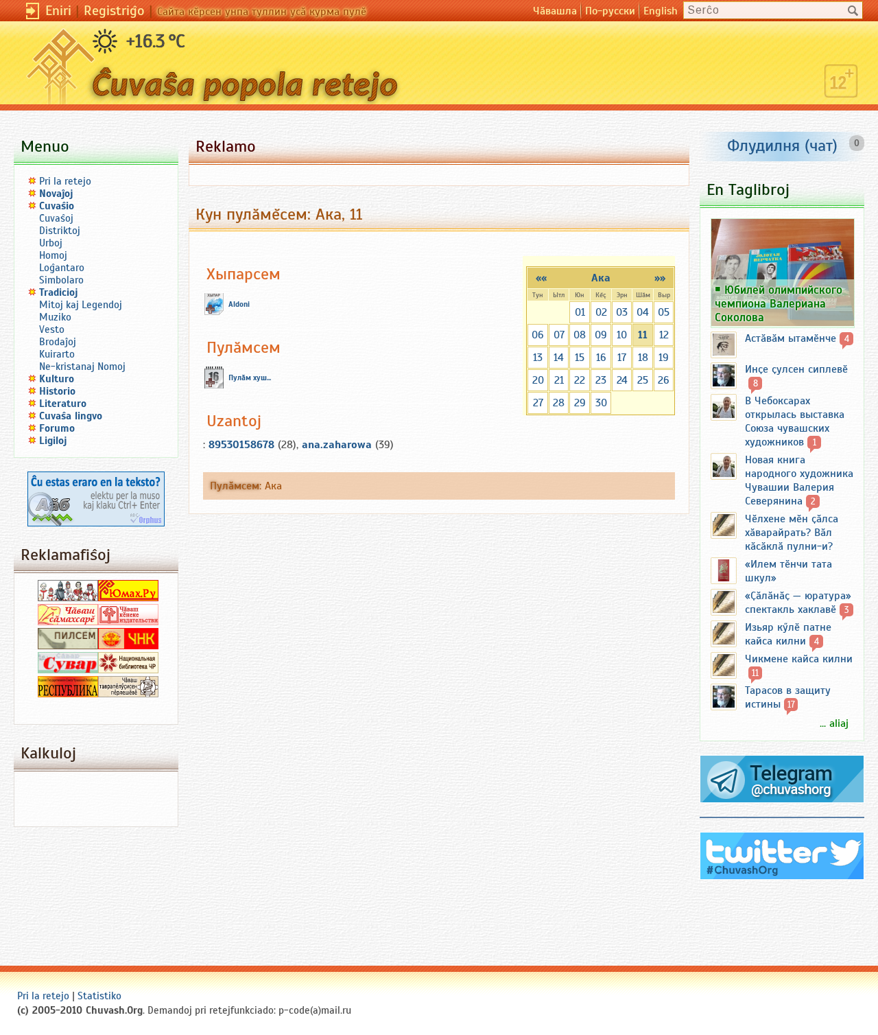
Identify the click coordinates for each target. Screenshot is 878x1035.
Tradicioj (58, 292)
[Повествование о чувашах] (68, 598)
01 (580, 312)
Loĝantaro (61, 267)
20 (538, 380)
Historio (57, 391)
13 (538, 357)
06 (538, 335)
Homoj (53, 255)
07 (559, 335)
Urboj (50, 243)
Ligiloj (53, 440)
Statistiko (99, 996)
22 (579, 380)
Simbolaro (61, 280)
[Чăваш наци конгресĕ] (128, 646)
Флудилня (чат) (782, 145)
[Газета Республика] (68, 694)
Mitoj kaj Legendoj (80, 305)
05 (663, 312)
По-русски (610, 11)
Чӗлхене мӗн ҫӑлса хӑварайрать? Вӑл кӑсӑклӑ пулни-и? (791, 532)
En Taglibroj (748, 189)
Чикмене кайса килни (799, 659)
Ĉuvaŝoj (56, 218)
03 (622, 312)
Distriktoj (59, 230)
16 (601, 357)
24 (622, 380)
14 (559, 357)
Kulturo (56, 379)
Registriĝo (114, 10)
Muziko (55, 317)
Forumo (57, 428)
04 (643, 312)
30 (601, 403)
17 (621, 357)
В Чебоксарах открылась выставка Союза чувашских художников (794, 421)
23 (600, 380)
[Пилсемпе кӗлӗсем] (68, 646)
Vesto (51, 329)
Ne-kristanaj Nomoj (82, 366)
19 (663, 357)
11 (643, 335)
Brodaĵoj (57, 342)
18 (643, 357)
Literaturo (62, 403)
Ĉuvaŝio (56, 206)
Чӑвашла (555, 11)
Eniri (58, 10)
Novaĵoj (56, 193)
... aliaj (834, 723)
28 (559, 403)
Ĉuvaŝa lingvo (70, 416)
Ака (600, 278)
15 (579, 357)
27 (538, 403)
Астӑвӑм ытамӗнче (790, 338)
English (660, 11)
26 (663, 380)
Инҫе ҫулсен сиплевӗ (796, 369)
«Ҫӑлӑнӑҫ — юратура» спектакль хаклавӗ (798, 602)
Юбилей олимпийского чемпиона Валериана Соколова (778, 303)
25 (642, 380)
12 (664, 335)
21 (559, 380)
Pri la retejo (65, 181)
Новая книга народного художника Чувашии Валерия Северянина (799, 480)
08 (579, 335)
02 (601, 312)
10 (622, 335)
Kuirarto (57, 354)
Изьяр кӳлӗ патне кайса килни (788, 634)
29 (580, 403)
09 (601, 335)
